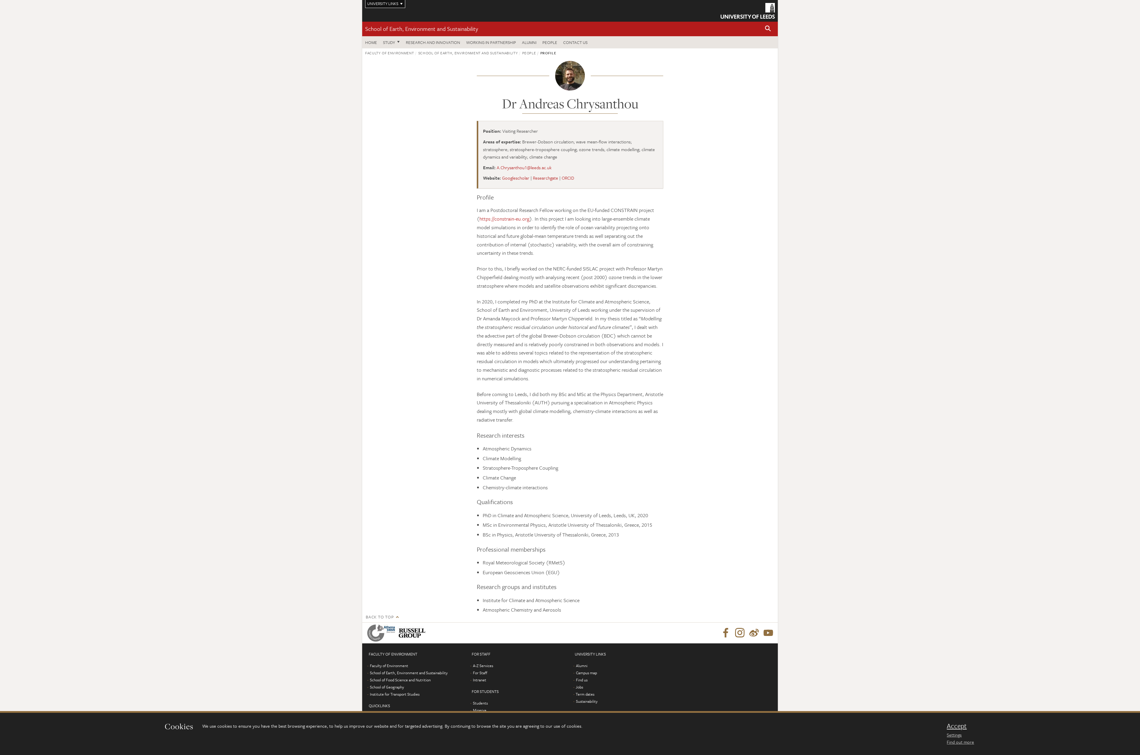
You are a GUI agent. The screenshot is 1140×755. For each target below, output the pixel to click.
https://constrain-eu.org (504, 218)
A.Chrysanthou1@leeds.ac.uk (524, 167)
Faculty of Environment (389, 53)
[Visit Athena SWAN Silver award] (382, 633)
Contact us (575, 42)
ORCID (568, 178)
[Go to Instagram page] (740, 633)
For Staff (480, 673)
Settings (954, 735)
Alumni (529, 42)
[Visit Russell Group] (413, 633)
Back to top (380, 617)
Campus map (586, 673)
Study (389, 42)
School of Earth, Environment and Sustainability (421, 29)
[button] (768, 29)
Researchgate (545, 178)
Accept (957, 725)
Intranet (479, 680)
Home (371, 42)
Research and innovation (433, 42)
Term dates (585, 694)
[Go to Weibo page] (754, 633)
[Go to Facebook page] (725, 633)
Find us (582, 680)
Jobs (579, 687)
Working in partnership (491, 42)
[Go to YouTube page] (768, 633)
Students (480, 703)
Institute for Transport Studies (394, 694)
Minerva (479, 710)
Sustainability (587, 701)
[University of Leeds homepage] (748, 11)
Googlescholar (515, 178)
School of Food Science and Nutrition (400, 680)
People (549, 42)
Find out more (960, 742)
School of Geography (387, 687)
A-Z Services (483, 666)
